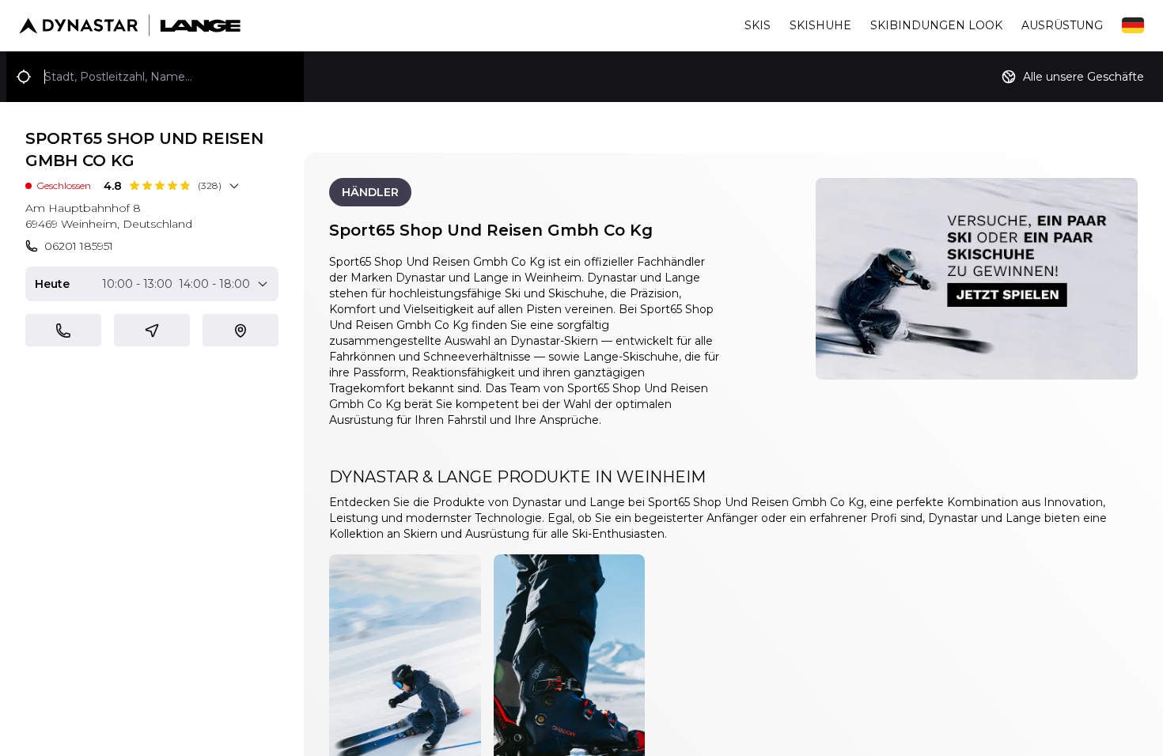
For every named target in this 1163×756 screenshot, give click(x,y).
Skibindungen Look (936, 25)
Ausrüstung (1062, 25)
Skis (757, 25)
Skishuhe (820, 25)
